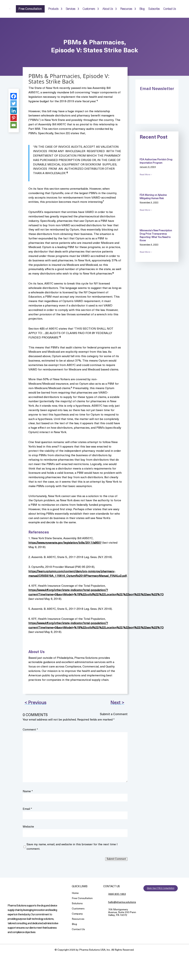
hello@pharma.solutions (122, 902)
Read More (145, 174)
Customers (89, 8)
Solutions (77, 904)
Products (53, 8)
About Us (107, 8)
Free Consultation (30, 8)
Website (28, 826)
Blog (142, 8)
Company (77, 914)
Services (70, 8)
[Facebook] (13, 96)
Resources (126, 8)
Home (75, 893)
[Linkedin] (13, 110)
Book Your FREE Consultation (160, 888)
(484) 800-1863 (117, 894)
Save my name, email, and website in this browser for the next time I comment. (72, 846)
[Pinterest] (13, 118)
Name (28, 791)
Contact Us (169, 8)
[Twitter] (13, 103)
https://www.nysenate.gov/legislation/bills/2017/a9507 (65, 542)
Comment (30, 729)
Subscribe (154, 8)
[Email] (13, 125)
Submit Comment (116, 859)
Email (27, 809)
